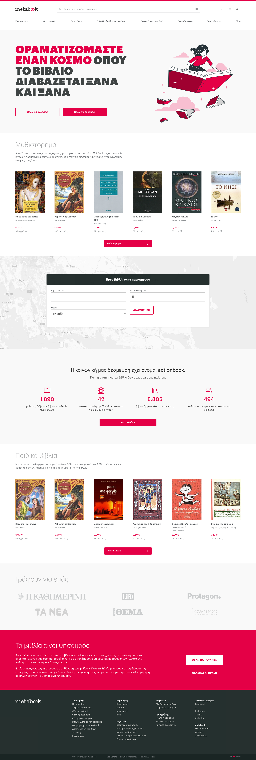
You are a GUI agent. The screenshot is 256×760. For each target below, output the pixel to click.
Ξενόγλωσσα (214, 21)
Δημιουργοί (122, 711)
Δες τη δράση (128, 422)
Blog (118, 715)
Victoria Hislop (217, 220)
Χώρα (54, 308)
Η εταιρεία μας (202, 729)
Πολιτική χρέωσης (165, 718)
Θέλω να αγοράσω (37, 112)
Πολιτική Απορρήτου (129, 757)
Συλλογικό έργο (139, 528)
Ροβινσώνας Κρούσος (65, 217)
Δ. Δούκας (231, 528)
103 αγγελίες (61, 231)
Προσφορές (22, 21)
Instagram (200, 711)
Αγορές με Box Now (126, 732)
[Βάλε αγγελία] (222, 9)
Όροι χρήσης (113, 757)
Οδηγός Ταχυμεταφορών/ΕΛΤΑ (131, 736)
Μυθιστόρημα (114, 244)
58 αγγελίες (21, 539)
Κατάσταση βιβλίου (126, 739)
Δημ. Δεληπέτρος (218, 528)
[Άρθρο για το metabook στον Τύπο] (128, 596)
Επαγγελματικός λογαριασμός (87, 722)
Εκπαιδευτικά (185, 21)
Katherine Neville (179, 220)
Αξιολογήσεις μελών (166, 704)
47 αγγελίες (139, 539)
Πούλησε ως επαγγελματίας (130, 729)
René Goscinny (178, 531)
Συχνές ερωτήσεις (81, 708)
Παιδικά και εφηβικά (151, 21)
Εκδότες (120, 708)
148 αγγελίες (217, 231)
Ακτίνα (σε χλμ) (138, 291)
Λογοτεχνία (49, 21)
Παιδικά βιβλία (114, 551)
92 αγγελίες (21, 231)
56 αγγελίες (178, 539)
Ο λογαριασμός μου (82, 718)
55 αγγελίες (217, 539)
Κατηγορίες (122, 704)
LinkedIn (199, 718)
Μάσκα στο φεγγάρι (104, 524)
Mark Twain (20, 528)
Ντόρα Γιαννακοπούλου (25, 220)
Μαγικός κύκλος (180, 217)
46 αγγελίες (100, 539)
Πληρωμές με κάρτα (166, 708)
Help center (78, 704)
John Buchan (138, 220)
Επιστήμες (76, 21)
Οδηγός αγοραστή (81, 715)
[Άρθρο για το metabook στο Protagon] (204, 596)
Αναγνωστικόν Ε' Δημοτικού (147, 524)
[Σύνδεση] (237, 9)
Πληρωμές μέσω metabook (85, 726)
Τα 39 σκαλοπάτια (142, 217)
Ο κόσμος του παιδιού (222, 524)
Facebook (200, 704)
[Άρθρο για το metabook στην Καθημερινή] (52, 596)
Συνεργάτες (201, 736)
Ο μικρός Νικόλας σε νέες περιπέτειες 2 (185, 525)
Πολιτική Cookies (147, 757)
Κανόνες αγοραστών (166, 725)
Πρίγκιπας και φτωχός (26, 524)
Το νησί (214, 217)
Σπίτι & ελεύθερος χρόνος (111, 21)
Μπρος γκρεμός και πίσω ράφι (106, 218)
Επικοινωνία (78, 736)
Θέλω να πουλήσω (84, 112)
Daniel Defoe (60, 220)
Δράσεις (76, 733)
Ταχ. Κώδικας (57, 291)
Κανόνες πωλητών (165, 722)
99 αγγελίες (178, 231)
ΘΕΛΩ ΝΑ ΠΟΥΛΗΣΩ (204, 660)
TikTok (198, 715)
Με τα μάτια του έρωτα (26, 217)
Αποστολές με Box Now (84, 729)
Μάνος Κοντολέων (101, 528)
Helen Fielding (100, 223)
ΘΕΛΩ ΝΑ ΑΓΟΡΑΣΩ (204, 673)
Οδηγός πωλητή (80, 711)
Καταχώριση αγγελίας (127, 725)
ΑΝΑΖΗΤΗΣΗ (141, 310)
